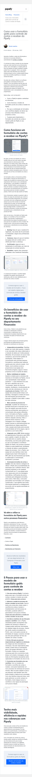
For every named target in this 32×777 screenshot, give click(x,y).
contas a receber (18, 59)
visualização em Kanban (12, 391)
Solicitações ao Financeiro (13, 549)
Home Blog (8, 14)
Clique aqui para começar (18, 599)
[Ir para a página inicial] (8, 9)
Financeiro (16, 14)
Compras (8, 537)
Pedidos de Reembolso (12, 545)
